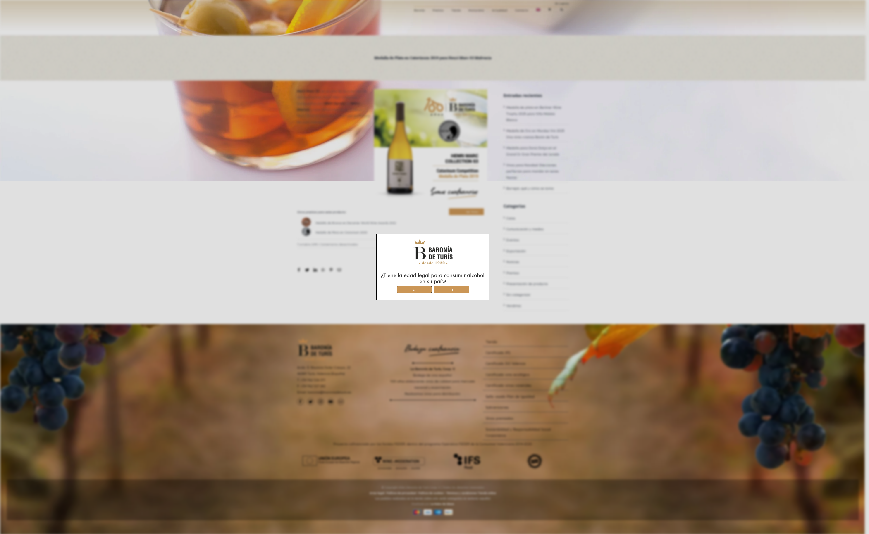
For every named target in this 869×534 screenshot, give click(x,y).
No (451, 289)
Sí (414, 289)
